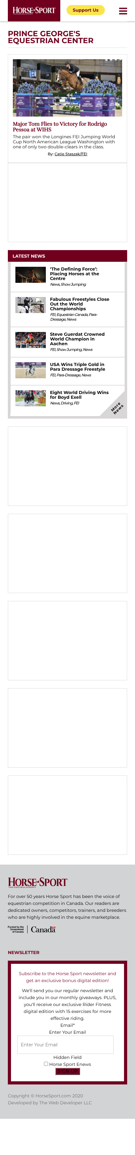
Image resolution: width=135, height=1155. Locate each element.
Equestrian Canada (72, 314)
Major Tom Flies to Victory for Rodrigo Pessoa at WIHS (60, 127)
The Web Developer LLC (65, 1103)
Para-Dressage (68, 375)
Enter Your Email (67, 1032)
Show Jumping (73, 284)
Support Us (86, 10)
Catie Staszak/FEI (71, 154)
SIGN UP (68, 1071)
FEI (52, 314)
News (54, 284)
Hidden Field (67, 1057)
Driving (67, 403)
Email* (67, 1025)
